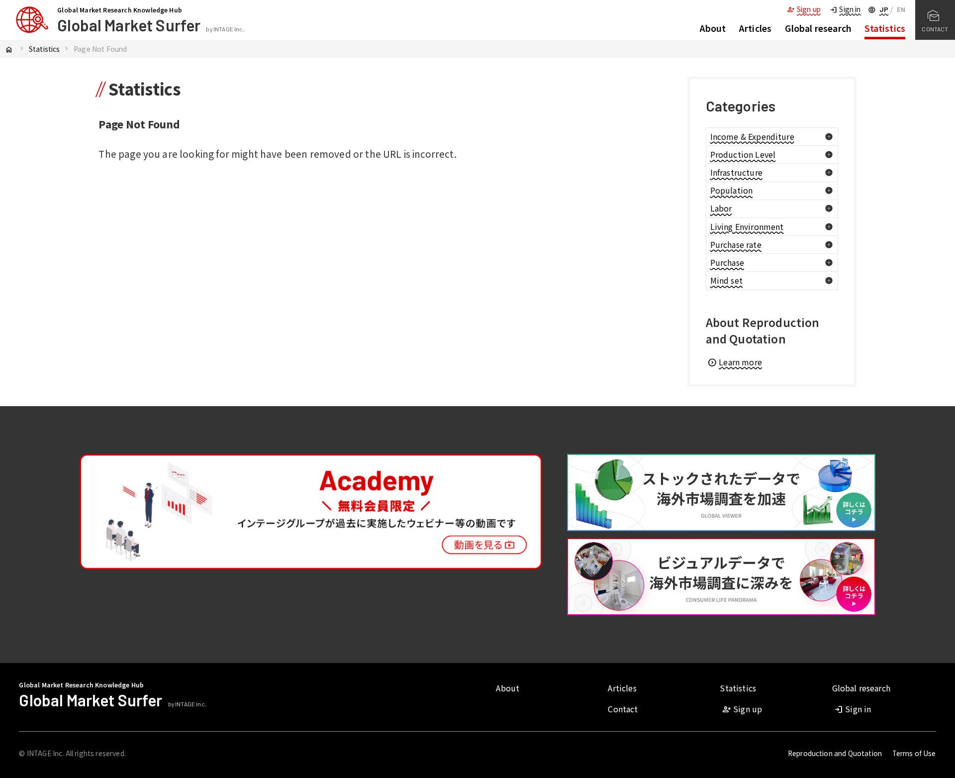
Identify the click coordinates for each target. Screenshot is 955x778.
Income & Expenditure (752, 136)
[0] (829, 136)
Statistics (884, 28)
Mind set (726, 280)
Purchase (727, 262)
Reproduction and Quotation (835, 753)
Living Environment (747, 226)
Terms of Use (914, 753)
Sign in (844, 9)
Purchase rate (736, 244)
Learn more (734, 362)
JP (883, 9)
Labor (721, 208)
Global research (818, 28)
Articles (755, 28)
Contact (623, 709)
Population (731, 190)
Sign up (804, 9)
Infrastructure (736, 172)
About (713, 28)
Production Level (743, 154)
